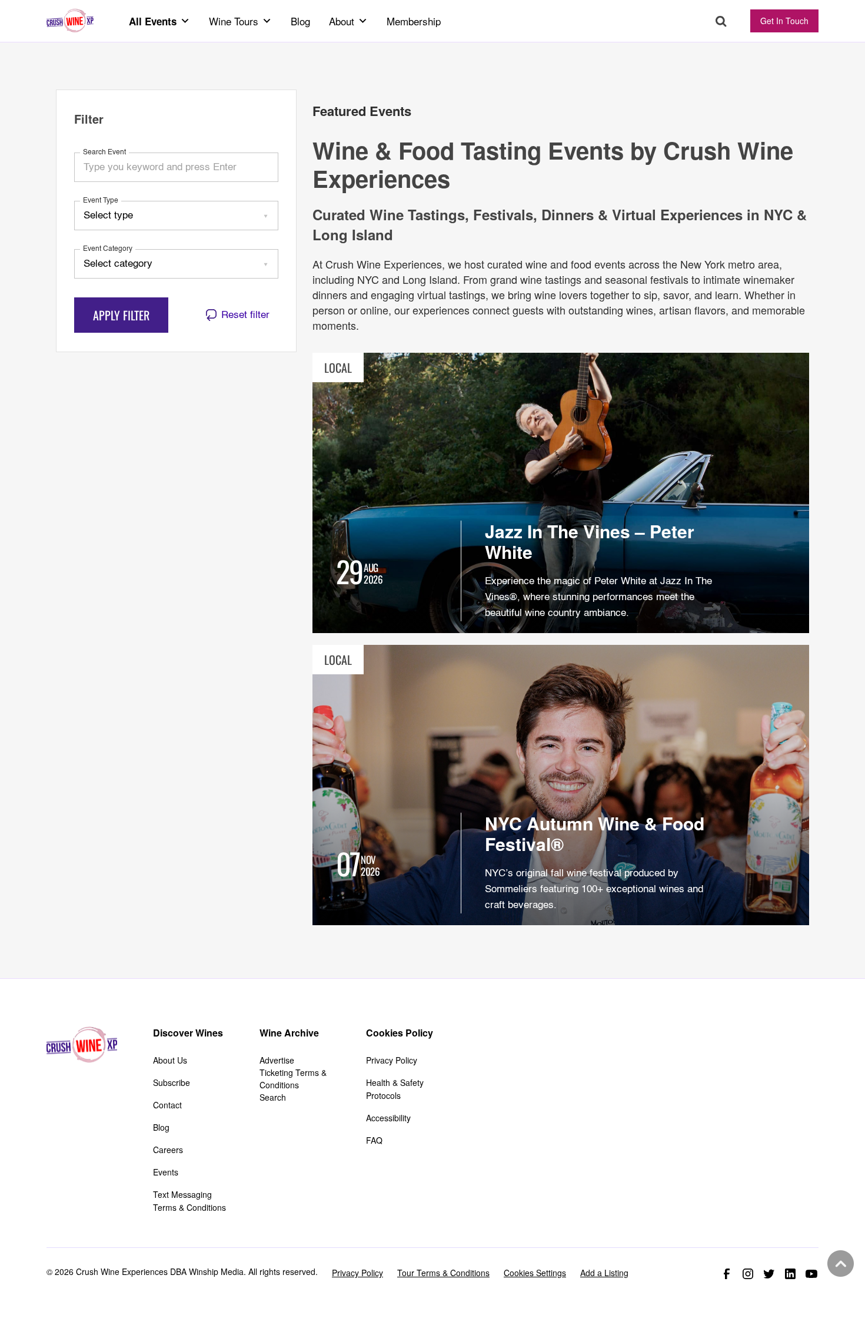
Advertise (277, 1060)
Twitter (769, 1274)
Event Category (107, 249)
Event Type (100, 200)
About (341, 21)
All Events (153, 21)
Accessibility (388, 1118)
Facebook (727, 1274)
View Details (560, 493)
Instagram (748, 1274)
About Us (170, 1060)
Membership (414, 21)
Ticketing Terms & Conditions (293, 1079)
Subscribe (171, 1082)
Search (721, 21)
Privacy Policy (391, 1060)
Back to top (839, 1264)
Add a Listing (604, 1273)
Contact (167, 1105)
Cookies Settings (535, 1273)
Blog (300, 21)
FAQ (374, 1140)
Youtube (811, 1274)
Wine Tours (233, 21)
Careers (168, 1149)
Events (165, 1172)
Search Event (104, 152)
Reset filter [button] (245, 315)
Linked (790, 1274)
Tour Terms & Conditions (443, 1273)
